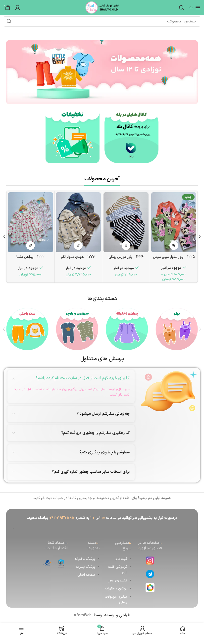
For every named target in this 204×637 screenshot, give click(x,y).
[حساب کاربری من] (17, 7)
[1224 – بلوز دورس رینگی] (126, 222)
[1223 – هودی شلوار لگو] (78, 222)
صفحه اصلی (86, 574)
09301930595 (61, 518)
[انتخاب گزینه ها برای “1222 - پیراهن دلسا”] (30, 245)
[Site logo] (102, 7)
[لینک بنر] (131, 136)
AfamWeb (83, 615)
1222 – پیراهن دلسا (30, 257)
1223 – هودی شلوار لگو (78, 257)
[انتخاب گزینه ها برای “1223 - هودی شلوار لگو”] (78, 245)
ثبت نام (121, 559)
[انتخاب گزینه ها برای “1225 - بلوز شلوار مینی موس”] (173, 245)
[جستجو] (181, 7)
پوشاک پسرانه (85, 566)
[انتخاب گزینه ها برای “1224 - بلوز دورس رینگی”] (126, 245)
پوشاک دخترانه (84, 559)
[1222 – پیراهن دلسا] (30, 222)
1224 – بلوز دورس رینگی (126, 257)
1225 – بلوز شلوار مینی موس (174, 257)
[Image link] (102, 71)
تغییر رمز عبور (117, 580)
